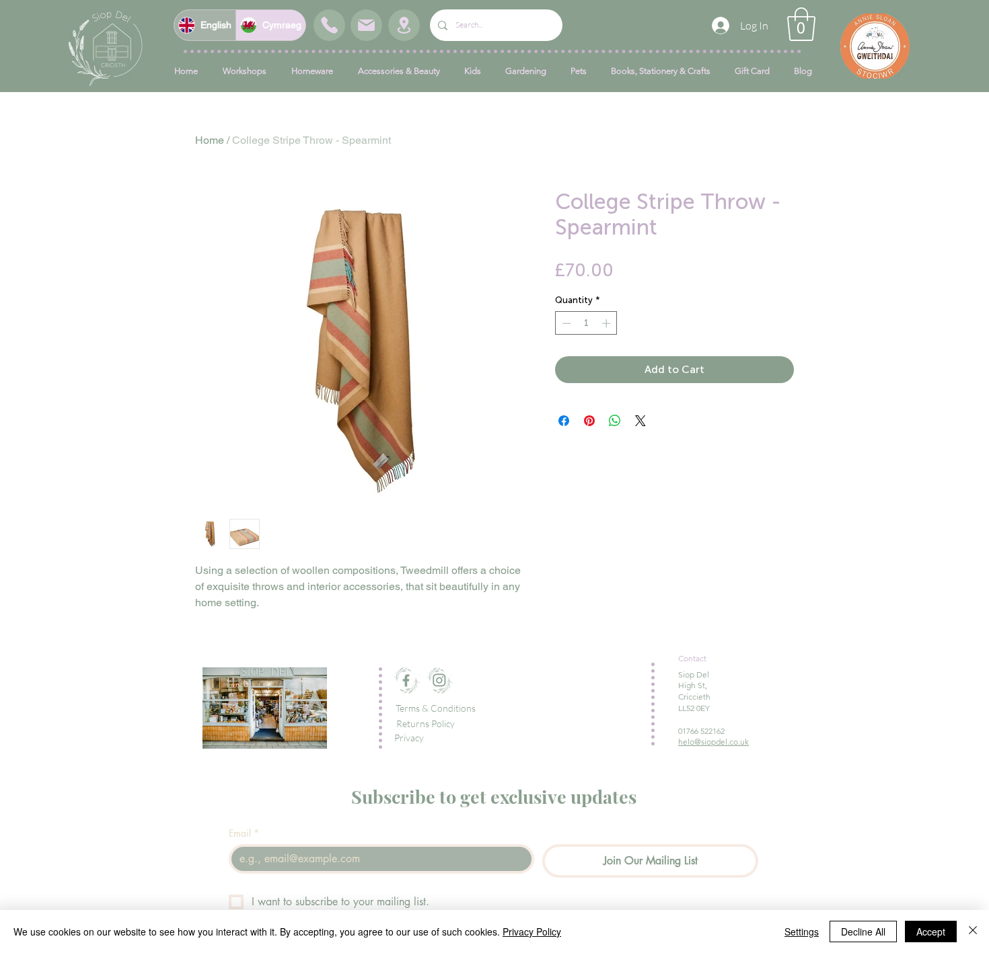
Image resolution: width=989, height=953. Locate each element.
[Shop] (329, 25)
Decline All (863, 931)
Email (244, 833)
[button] (801, 24)
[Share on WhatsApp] (615, 421)
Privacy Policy (532, 931)
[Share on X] (640, 421)
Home (209, 140)
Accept (930, 931)
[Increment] (607, 323)
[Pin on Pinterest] (589, 421)
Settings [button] (801, 931)
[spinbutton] (586, 323)
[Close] (973, 931)
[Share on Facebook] (564, 421)
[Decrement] (565, 323)
